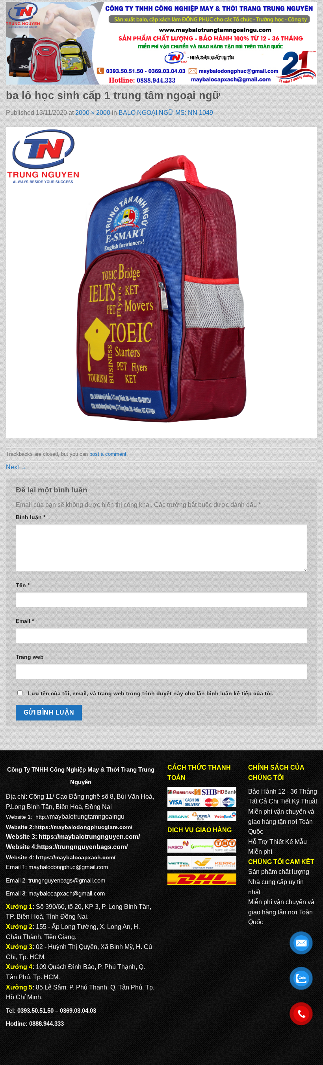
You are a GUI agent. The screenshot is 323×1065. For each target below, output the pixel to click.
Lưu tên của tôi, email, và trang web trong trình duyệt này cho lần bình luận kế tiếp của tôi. (150, 693)
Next (16, 467)
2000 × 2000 (92, 112)
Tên (23, 585)
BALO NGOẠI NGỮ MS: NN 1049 (166, 112)
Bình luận (30, 517)
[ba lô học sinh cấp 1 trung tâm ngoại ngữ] (161, 282)
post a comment (107, 454)
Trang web (30, 657)
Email (25, 621)
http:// (42, 817)
